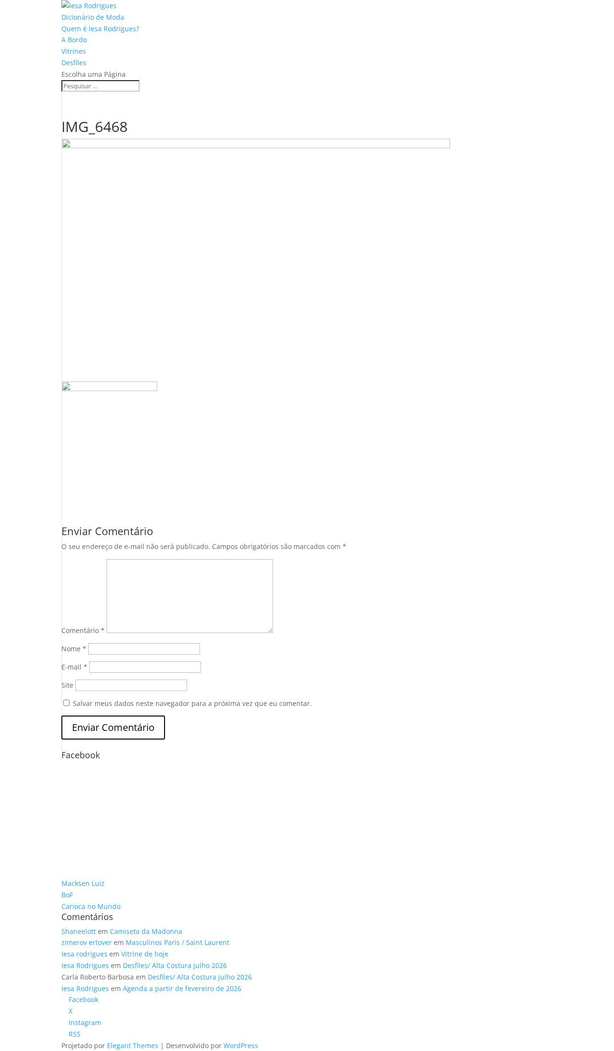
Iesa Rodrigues (85, 965)
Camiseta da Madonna (146, 931)
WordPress (241, 1045)
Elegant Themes (132, 1045)
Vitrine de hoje (144, 953)
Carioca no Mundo (90, 906)
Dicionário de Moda (92, 17)
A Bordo (74, 39)
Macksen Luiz (83, 883)
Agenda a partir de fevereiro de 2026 (182, 988)
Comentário (83, 630)
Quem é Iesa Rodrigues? (100, 28)
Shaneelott (78, 931)
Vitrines (73, 51)
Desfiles (73, 62)
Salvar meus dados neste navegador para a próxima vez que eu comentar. (192, 703)
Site (67, 685)
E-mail (74, 666)
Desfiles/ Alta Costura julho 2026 (175, 965)
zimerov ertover (86, 942)
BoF (67, 894)
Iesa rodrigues (84, 953)
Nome (73, 648)
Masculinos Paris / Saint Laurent (177, 942)
